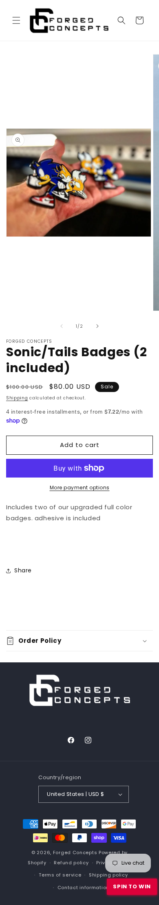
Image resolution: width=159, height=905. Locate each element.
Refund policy (71, 862)
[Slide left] (62, 326)
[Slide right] (97, 326)
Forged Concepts (75, 852)
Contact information (83, 887)
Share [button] (23, 570)
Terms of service (60, 875)
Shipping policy (108, 875)
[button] (16, 20)
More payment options (80, 487)
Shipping (17, 398)
